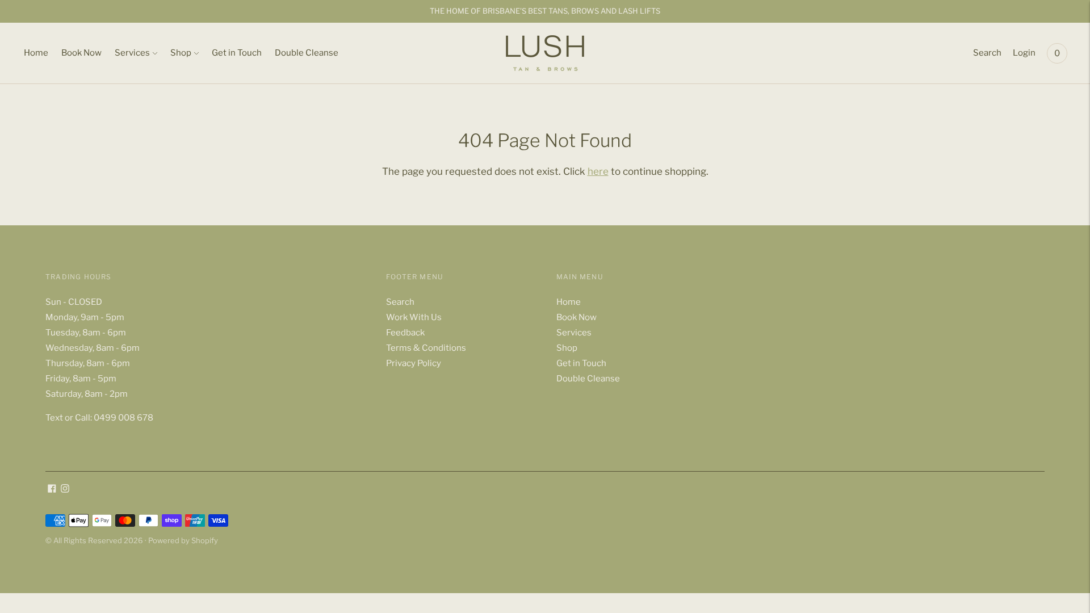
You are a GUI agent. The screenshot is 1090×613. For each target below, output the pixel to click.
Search (987, 53)
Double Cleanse (306, 53)
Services (132, 53)
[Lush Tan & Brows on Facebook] (52, 490)
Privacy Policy (413, 363)
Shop (180, 53)
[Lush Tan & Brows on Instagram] (65, 490)
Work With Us (414, 317)
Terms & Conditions (426, 348)
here (598, 171)
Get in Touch (237, 53)
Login (1024, 53)
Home (36, 53)
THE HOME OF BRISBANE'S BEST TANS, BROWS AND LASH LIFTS (545, 10)
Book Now (81, 53)
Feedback (405, 333)
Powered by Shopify (183, 540)
